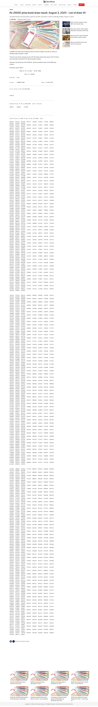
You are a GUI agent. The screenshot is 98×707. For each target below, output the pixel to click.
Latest (22, 5)
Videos (69, 5)
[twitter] (13, 641)
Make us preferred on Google (23, 641)
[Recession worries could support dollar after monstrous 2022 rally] (66, 31)
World (34, 5)
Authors (64, 704)
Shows (75, 5)
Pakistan (28, 5)
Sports (40, 5)
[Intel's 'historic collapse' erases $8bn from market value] (66, 24)
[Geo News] (49, 2)
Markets (11, 9)
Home (16, 5)
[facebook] (11, 641)
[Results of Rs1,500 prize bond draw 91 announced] (66, 44)
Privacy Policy (70, 704)
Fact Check (54, 5)
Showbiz (46, 5)
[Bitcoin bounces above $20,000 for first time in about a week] (66, 38)
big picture (62, 5)
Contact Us (58, 704)
